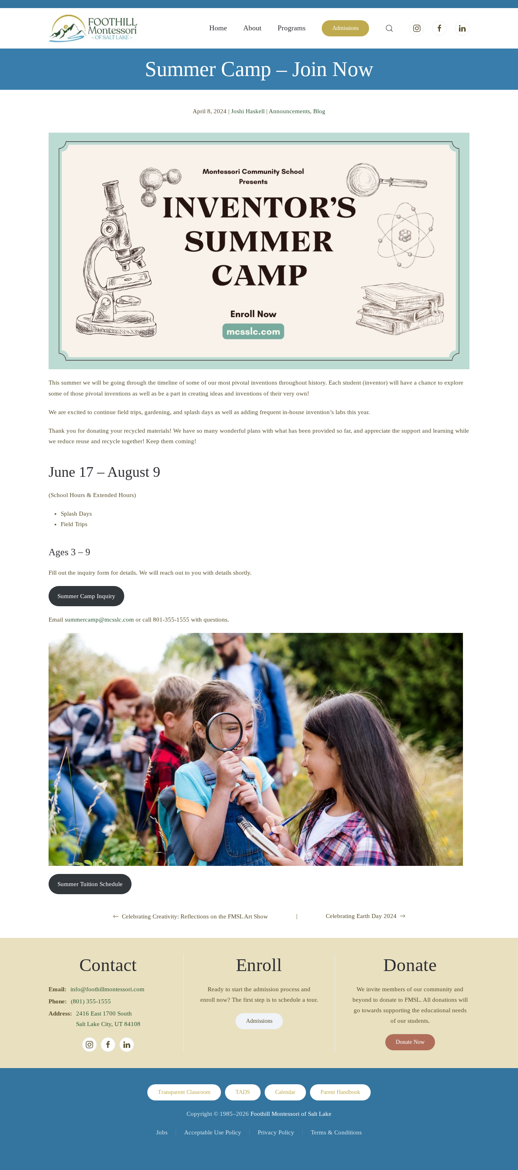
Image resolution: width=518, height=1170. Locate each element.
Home (218, 28)
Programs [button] (292, 28)
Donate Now (410, 1042)
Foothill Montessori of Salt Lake (291, 1114)
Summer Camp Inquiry (86, 596)
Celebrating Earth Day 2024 (361, 916)
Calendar (285, 1092)
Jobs (162, 1132)
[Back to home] (93, 28)
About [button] (252, 28)
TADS (243, 1092)
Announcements (289, 111)
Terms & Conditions (336, 1132)
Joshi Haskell (248, 111)
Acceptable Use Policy (212, 1132)
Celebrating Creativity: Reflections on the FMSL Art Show (195, 916)
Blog (319, 111)
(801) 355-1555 (91, 1001)
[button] (389, 28)
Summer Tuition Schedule (90, 884)
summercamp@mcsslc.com (99, 619)
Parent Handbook (340, 1092)
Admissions (345, 28)
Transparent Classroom (184, 1092)
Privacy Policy (276, 1132)
